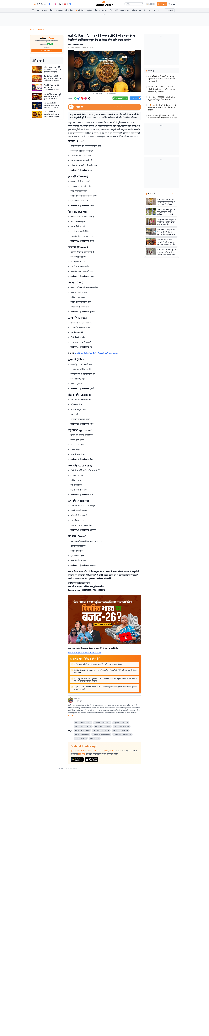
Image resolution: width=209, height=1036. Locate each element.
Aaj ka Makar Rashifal (102, 726)
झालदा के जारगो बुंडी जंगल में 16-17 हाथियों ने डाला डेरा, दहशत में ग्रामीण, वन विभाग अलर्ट (162, 116)
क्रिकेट (105, 750)
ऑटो (116, 10)
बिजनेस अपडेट (93, 750)
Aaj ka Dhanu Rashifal (83, 722)
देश (150, 10)
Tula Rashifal (94, 738)
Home (32, 29)
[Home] (104, 4)
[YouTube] (65, 4)
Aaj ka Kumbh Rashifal (83, 726)
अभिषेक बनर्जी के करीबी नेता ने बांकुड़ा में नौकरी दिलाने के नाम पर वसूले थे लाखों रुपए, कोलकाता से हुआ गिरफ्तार (162, 89)
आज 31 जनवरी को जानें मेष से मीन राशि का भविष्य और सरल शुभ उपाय (96, 353)
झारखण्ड (44, 10)
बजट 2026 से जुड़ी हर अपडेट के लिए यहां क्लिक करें (84, 652)
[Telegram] (70, 4)
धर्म (140, 10)
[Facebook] (49, 4)
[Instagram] (54, 4)
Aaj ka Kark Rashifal (120, 722)
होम (38, 10)
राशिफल (134, 10)
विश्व (154, 10)
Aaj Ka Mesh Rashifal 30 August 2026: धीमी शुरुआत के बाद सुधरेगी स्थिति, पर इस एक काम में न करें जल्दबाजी (105, 688)
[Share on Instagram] (85, 98)
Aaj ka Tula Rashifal (82, 734)
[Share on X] (89, 98)
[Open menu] (32, 10)
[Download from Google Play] (77, 759)
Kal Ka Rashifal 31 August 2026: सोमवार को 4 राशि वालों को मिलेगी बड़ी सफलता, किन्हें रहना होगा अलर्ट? (105, 671)
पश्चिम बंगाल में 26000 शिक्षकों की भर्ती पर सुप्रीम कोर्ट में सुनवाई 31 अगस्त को (161, 98)
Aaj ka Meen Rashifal (121, 726)
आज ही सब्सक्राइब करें (46, 51)
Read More (71, 716)
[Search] (142, 4)
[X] (60, 4)
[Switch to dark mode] (150, 4)
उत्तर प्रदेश (59, 10)
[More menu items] (158, 10)
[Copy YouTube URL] (82, 98)
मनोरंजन (104, 10)
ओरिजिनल (81, 10)
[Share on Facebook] (78, 98)
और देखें (173, 194)
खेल (145, 10)
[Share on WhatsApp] (75, 98)
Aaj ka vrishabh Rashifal (101, 734)
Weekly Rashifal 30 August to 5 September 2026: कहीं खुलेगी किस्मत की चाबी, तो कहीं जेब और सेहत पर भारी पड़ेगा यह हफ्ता (105, 679)
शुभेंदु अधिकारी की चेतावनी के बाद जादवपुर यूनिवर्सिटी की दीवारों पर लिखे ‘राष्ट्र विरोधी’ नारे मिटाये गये (161, 78)
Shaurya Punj (78, 45)
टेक (111, 10)
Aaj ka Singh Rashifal (120, 730)
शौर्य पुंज (79, 701)
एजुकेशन (89, 10)
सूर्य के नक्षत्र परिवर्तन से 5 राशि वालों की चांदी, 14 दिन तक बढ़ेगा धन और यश (98, 664)
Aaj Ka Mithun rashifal (101, 730)
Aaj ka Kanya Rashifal (102, 722)
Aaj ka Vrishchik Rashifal (122, 734)
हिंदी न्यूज (81, 754)
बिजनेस (97, 10)
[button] (104, 71)
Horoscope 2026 (81, 738)
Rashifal (41, 29)
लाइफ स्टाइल (125, 10)
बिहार (51, 10)
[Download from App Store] (91, 759)
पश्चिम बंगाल (69, 10)
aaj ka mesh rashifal (82, 730)
